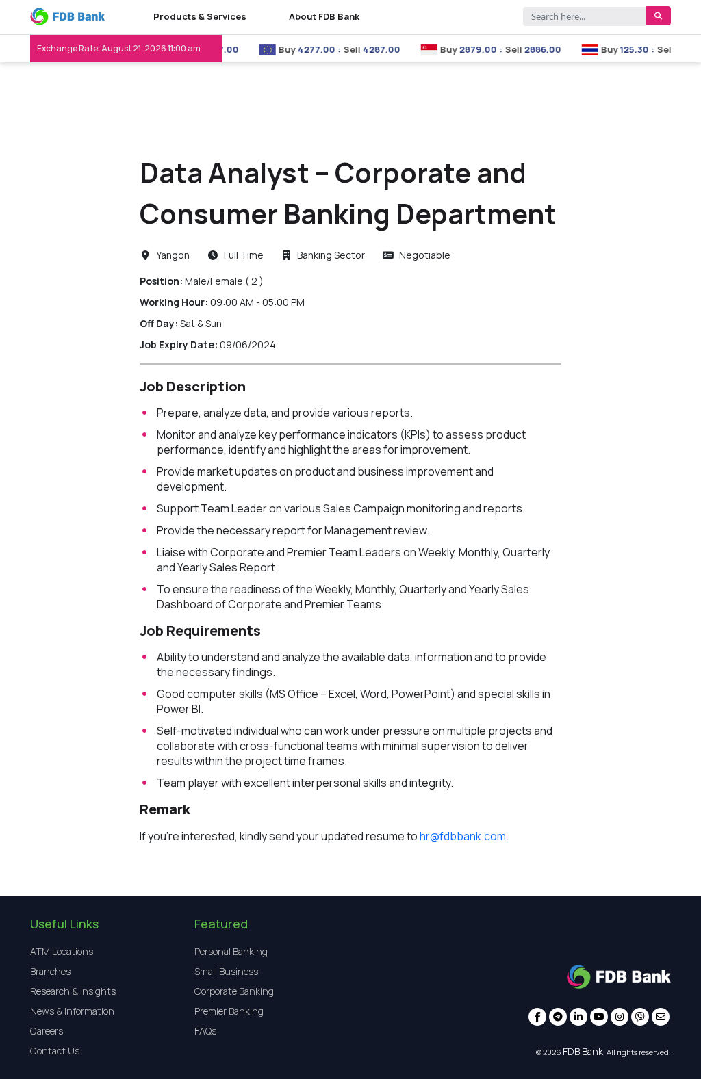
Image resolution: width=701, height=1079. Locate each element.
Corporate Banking (234, 991)
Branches (50, 971)
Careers (46, 1030)
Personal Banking (231, 951)
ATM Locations (61, 951)
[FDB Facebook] (537, 1018)
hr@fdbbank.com (463, 836)
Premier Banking (229, 1010)
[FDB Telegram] (558, 1018)
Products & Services (199, 16)
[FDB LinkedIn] (578, 1018)
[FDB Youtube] (599, 1018)
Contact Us (54, 1050)
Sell (339, 49)
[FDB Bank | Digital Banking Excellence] (67, 17)
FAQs (205, 1030)
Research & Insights (73, 991)
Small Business (226, 971)
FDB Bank (583, 1051)
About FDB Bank (324, 16)
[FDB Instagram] (619, 1018)
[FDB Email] (660, 1018)
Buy (274, 49)
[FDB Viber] (640, 1018)
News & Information (72, 1010)
